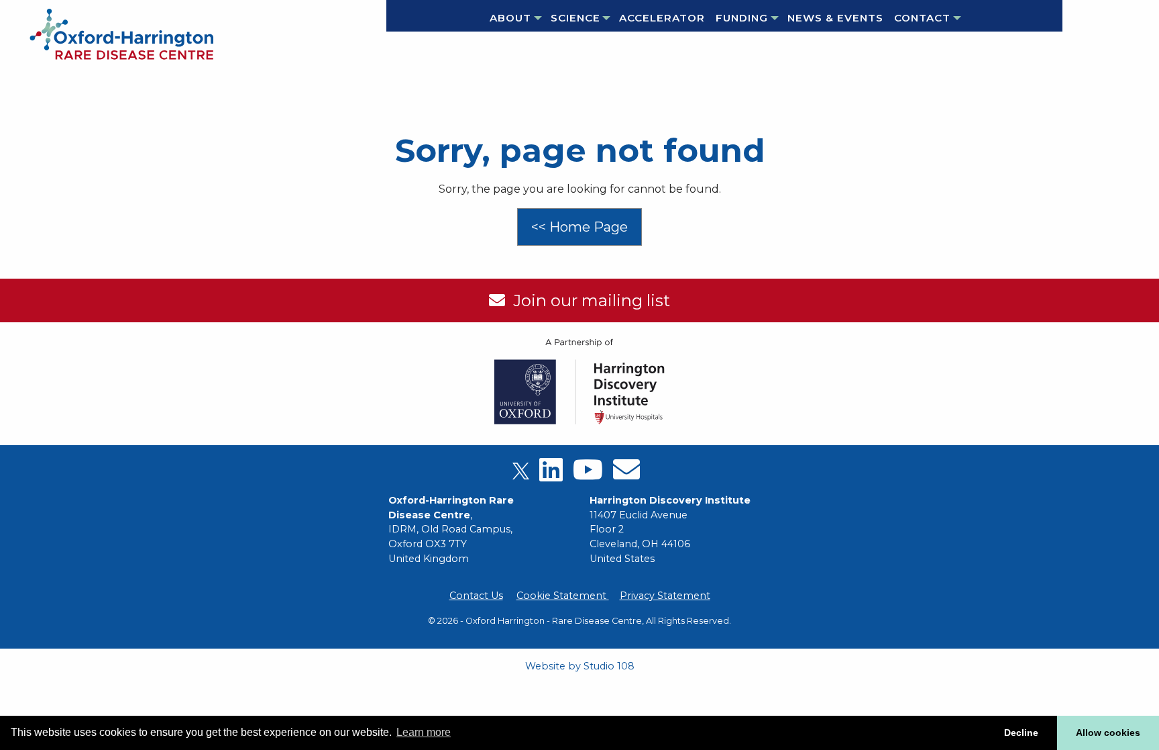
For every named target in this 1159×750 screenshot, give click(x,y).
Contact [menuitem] (922, 17)
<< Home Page (579, 227)
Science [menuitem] (575, 17)
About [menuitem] (510, 17)
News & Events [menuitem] (835, 17)
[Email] (626, 475)
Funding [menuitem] (742, 17)
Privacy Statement (665, 596)
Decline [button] (1021, 732)
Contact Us (476, 596)
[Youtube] (588, 475)
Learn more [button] (423, 732)
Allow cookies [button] (1108, 732)
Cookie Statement (562, 596)
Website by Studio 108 (579, 666)
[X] (520, 475)
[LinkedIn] (551, 475)
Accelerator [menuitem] (662, 17)
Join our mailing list (587, 300)
